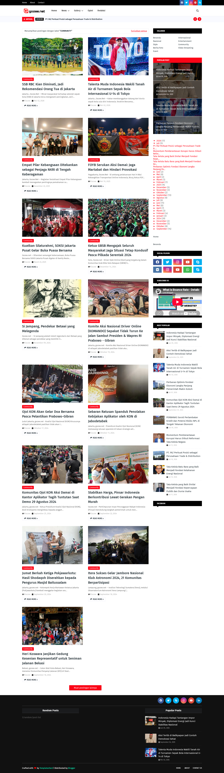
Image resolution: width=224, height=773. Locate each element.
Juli (158, 143)
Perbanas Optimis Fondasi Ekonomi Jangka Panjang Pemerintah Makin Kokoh (177, 125)
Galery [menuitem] (77, 10)
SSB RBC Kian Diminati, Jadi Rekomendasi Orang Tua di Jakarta (48, 86)
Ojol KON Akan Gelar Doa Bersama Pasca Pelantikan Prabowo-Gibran (48, 414)
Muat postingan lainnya (85, 688)
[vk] (157, 270)
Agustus (160, 197)
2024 (158, 218)
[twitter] (186, 2)
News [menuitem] (64, 10)
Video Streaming (185, 48)
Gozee (27, 101)
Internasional (184, 38)
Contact (41, 3)
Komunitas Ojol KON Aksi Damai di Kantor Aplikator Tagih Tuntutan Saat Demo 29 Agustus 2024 (50, 497)
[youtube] (187, 262)
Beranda (157, 38)
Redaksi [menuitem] (101, 10)
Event (155, 51)
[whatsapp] (187, 270)
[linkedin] (199, 700)
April (158, 177)
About (32, 3)
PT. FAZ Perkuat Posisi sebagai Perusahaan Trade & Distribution (73, 19)
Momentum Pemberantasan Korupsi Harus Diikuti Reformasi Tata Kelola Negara (183, 438)
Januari (159, 216)
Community (28, 79)
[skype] (200, 2)
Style (155, 44)
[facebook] (182, 2)
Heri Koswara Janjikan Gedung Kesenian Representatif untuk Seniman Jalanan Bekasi (52, 658)
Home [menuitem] (54, 10)
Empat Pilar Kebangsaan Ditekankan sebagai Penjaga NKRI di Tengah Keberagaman (50, 169)
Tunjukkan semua (139, 31)
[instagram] (191, 2)
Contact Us (197, 768)
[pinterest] (195, 2)
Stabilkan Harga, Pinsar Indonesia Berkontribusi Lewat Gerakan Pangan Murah (116, 497)
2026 (158, 140)
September (161, 195)
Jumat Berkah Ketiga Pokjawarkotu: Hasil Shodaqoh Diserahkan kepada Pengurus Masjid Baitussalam (49, 578)
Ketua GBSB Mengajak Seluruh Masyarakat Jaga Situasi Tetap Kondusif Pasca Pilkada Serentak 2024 (118, 250)
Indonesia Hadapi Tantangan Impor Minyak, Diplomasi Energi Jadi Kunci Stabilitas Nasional (174, 71)
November (161, 190)
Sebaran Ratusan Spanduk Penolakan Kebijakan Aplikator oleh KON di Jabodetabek (116, 416)
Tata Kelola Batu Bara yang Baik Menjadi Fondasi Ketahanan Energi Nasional (182, 470)
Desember (161, 187)
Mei (158, 174)
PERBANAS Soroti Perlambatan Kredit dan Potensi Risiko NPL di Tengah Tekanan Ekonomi (183, 421)
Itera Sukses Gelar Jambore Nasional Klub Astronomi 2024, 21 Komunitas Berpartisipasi (115, 578)
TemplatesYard (46, 768)
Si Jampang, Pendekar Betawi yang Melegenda (48, 328)
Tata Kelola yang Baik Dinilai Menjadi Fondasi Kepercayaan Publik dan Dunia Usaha (181, 488)
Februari (160, 182)
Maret (159, 179)
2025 (158, 185)
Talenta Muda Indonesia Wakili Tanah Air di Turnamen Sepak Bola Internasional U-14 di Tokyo (116, 89)
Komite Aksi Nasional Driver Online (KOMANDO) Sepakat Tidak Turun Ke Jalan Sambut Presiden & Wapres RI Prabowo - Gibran (115, 333)
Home (24, 3)
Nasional (157, 41)
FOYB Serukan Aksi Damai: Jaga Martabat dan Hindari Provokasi (112, 167)
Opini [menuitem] (90, 10)
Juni (158, 172)
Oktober (160, 192)
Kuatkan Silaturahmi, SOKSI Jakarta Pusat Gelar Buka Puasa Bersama (49, 248)
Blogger (71, 768)
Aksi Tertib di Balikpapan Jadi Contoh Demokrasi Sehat (175, 89)
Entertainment (185, 41)
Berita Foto (158, 48)
